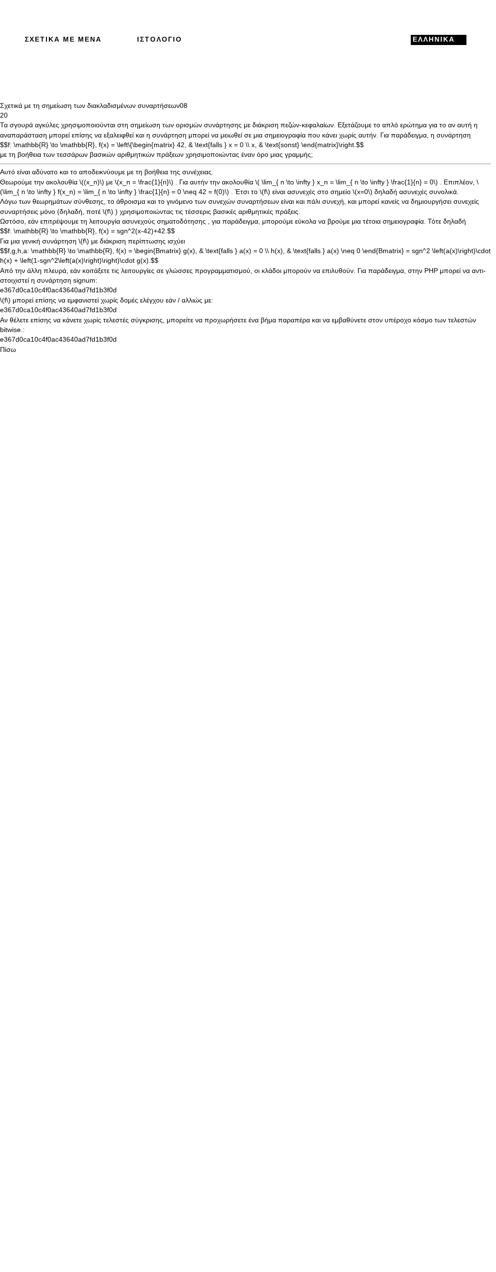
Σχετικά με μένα (63, 39)
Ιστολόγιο (159, 39)
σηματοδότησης (181, 221)
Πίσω (8, 349)
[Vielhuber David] (245, 40)
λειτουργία (104, 221)
